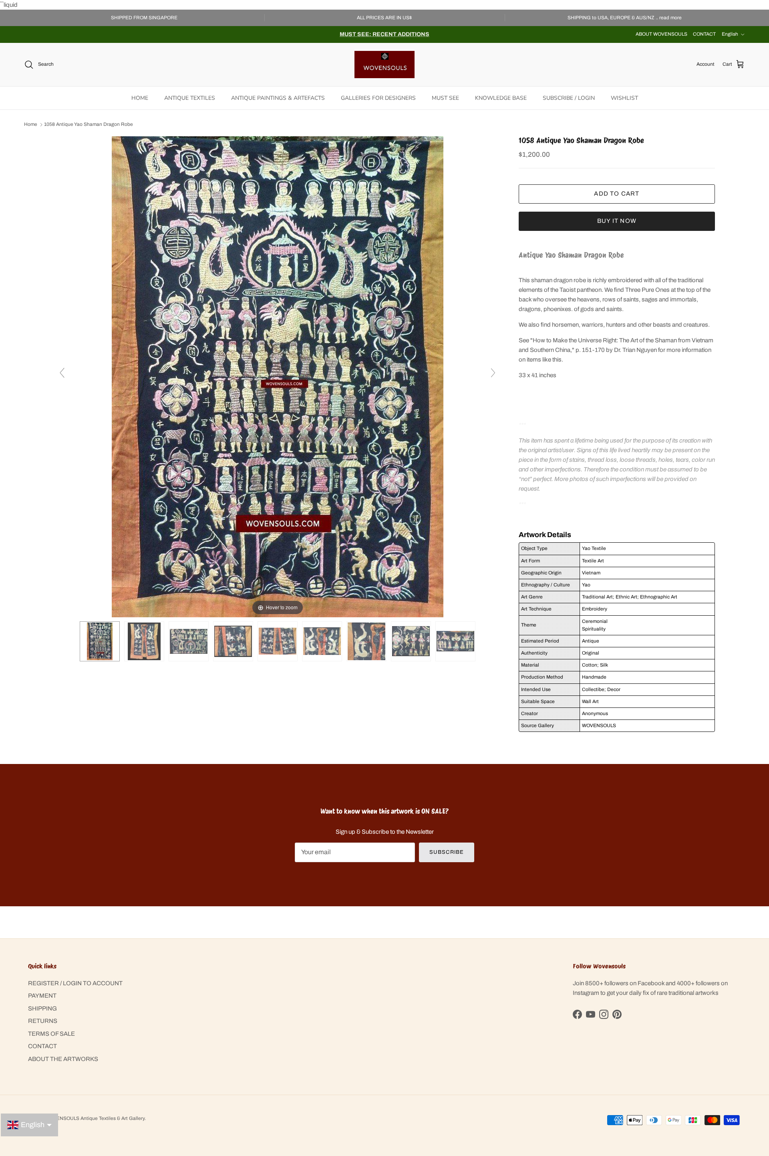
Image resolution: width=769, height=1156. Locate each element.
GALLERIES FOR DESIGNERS (378, 98)
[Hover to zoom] (277, 376)
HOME (139, 98)
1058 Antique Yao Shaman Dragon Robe (88, 124)
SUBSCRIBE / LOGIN (569, 98)
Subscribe (446, 852)
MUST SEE (445, 98)
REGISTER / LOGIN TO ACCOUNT (75, 983)
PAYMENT (42, 995)
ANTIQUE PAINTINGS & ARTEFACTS (278, 98)
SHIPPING (42, 1008)
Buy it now (616, 221)
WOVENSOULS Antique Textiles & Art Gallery (95, 1118)
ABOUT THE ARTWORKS (63, 1059)
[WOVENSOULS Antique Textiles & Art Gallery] (384, 64)
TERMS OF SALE (51, 1034)
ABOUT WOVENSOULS (661, 34)
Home (30, 124)
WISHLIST (624, 98)
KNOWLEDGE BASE (501, 98)
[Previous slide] (62, 373)
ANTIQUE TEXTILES (189, 98)
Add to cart (616, 193)
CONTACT (704, 34)
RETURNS (42, 1021)
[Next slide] (493, 373)
